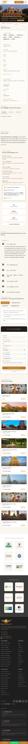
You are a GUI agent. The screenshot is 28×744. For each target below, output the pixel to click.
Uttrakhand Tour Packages (6, 657)
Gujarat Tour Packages (5, 649)
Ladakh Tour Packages (5, 653)
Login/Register (19, 2)
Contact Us (20, 673)
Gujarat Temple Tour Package (8, 413)
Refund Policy (5, 305)
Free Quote (5, 742)
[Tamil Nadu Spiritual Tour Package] (14, 515)
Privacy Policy (21, 680)
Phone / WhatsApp (6, 339)
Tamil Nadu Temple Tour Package (9, 431)
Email (3, 343)
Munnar (19, 664)
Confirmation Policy (16, 302)
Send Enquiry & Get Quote (14, 368)
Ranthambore (20, 651)
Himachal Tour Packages (5, 655)
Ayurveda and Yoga (4, 686)
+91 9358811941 (4, 632)
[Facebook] (14, 701)
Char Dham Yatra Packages (6, 661)
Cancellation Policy (15, 305)
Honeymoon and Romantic (6, 673)
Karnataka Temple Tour (7, 467)
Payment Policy (5, 302)
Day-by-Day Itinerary (23, 23)
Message (15, 742)
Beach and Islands (4, 688)
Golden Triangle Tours (5, 645)
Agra (19, 653)
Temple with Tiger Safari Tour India (9, 449)
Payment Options (21, 677)
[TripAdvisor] (26, 701)
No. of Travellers (6, 352)
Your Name (4, 335)
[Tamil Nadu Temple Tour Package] (14, 425)
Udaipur (19, 645)
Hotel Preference (6, 356)
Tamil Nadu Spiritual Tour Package (9, 522)
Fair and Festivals (4, 684)
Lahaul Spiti (20, 659)
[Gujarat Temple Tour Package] (14, 407)
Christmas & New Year (5, 694)
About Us (20, 671)
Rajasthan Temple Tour (7, 485)
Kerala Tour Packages (5, 666)
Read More (3, 144)
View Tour (23, 398)
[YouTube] (20, 701)
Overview (16, 23)
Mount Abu (20, 649)
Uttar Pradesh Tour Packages (6, 651)
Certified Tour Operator (22, 686)
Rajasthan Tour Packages (5, 643)
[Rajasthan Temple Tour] (14, 479)
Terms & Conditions (22, 682)
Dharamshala (20, 661)
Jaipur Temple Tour (6, 395)
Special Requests (6, 360)
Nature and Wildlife (4, 675)
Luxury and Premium (4, 682)
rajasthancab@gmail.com (6, 636)
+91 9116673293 (4, 634)
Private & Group (4, 692)
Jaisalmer (20, 647)
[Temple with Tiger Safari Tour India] (14, 443)
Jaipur (19, 643)
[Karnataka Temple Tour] (14, 461)
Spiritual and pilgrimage (5, 677)
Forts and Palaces (4, 680)
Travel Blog (20, 675)
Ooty (19, 666)
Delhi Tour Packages (4, 647)
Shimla (19, 657)
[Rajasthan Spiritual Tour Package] (14, 497)
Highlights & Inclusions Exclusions (8, 23)
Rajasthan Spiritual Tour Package (9, 503)
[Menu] (25, 2)
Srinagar (19, 655)
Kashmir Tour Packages (5, 659)
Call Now (24, 742)
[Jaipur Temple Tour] (14, 389)
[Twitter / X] (23, 701)
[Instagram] (17, 701)
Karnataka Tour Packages (5, 664)
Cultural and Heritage (5, 671)
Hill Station (3, 690)
